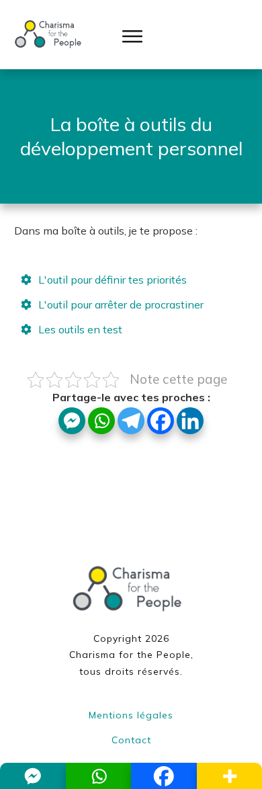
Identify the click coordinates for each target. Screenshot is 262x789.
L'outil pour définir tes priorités (112, 279)
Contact (131, 740)
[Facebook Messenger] (71, 420)
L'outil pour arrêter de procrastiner (121, 304)
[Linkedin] (190, 420)
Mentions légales (131, 715)
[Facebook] (160, 420)
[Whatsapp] (101, 420)
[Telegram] (131, 420)
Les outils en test (80, 329)
